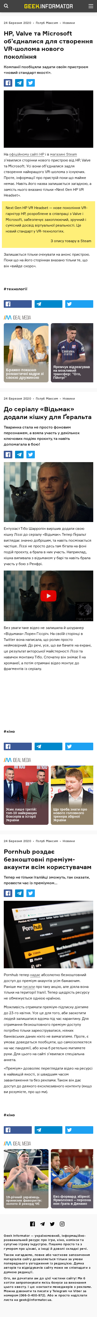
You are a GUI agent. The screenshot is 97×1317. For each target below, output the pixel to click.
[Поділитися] (8, 83)
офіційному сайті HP (26, 154)
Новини (69, 23)
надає (35, 975)
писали (29, 986)
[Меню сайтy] (91, 6)
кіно (11, 731)
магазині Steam (63, 154)
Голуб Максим (47, 23)
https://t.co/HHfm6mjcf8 (28, 688)
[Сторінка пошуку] (6, 6)
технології (17, 288)
